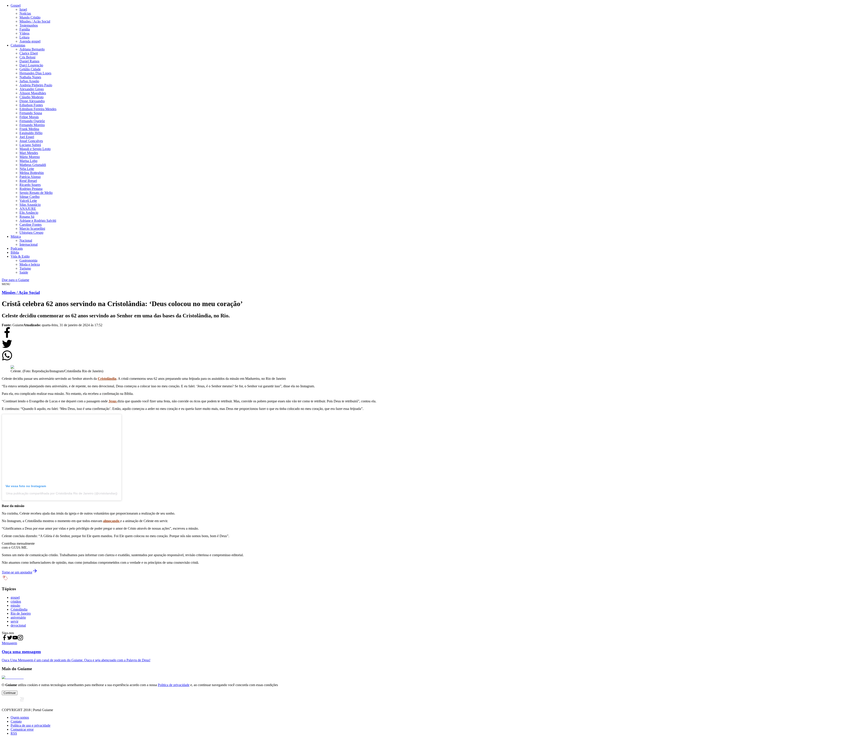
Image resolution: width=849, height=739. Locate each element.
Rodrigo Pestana (30, 189)
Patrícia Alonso (30, 177)
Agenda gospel (29, 41)
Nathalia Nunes (30, 77)
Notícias (25, 13)
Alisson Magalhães (32, 93)
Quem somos (20, 717)
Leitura (24, 37)
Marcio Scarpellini (32, 228)
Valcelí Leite (28, 201)
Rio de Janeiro (21, 613)
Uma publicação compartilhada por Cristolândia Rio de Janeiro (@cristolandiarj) (61, 493)
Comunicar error (22, 729)
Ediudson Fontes (31, 105)
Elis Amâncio (28, 212)
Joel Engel (26, 137)
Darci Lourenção (31, 65)
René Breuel (28, 181)
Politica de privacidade (173, 685)
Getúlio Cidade (30, 69)
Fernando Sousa (30, 113)
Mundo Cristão (29, 17)
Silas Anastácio (30, 204)
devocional (18, 625)
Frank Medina (29, 129)
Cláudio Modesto (31, 97)
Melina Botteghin (31, 173)
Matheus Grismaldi (32, 165)
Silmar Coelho (29, 197)
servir (14, 621)
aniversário (18, 617)
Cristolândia (19, 609)
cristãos (16, 601)
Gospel (16, 5)
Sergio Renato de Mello (36, 193)
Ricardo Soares (30, 185)
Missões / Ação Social (34, 21)
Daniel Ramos (29, 61)
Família (24, 29)
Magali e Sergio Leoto (35, 149)
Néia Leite (26, 169)
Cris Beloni (27, 57)
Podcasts (17, 248)
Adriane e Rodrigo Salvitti (37, 220)
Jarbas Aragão (29, 81)
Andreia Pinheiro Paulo (35, 85)
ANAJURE (27, 208)
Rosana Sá (26, 216)
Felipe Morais (29, 117)
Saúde (23, 272)
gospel (15, 597)
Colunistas (18, 45)
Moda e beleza (29, 264)
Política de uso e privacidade (30, 725)
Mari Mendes (28, 153)
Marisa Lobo (28, 161)
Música (16, 236)
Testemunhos (28, 25)
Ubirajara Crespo (31, 232)
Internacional (28, 244)
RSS (14, 733)
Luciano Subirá (30, 145)
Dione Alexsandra (32, 101)
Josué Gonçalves (31, 141)
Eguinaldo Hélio (30, 133)
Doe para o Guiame (15, 280)
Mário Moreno (29, 157)
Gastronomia (28, 260)
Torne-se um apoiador (17, 572)
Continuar (10, 693)
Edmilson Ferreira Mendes (37, 109)
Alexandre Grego (31, 89)
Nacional (25, 240)
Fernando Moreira (32, 125)
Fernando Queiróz (32, 121)
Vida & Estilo (20, 256)
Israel (23, 9)
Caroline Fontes (30, 224)
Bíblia (15, 252)
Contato (16, 721)
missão (15, 605)
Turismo (25, 268)
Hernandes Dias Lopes (35, 73)
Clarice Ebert (28, 53)
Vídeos (24, 33)
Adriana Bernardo (32, 49)
